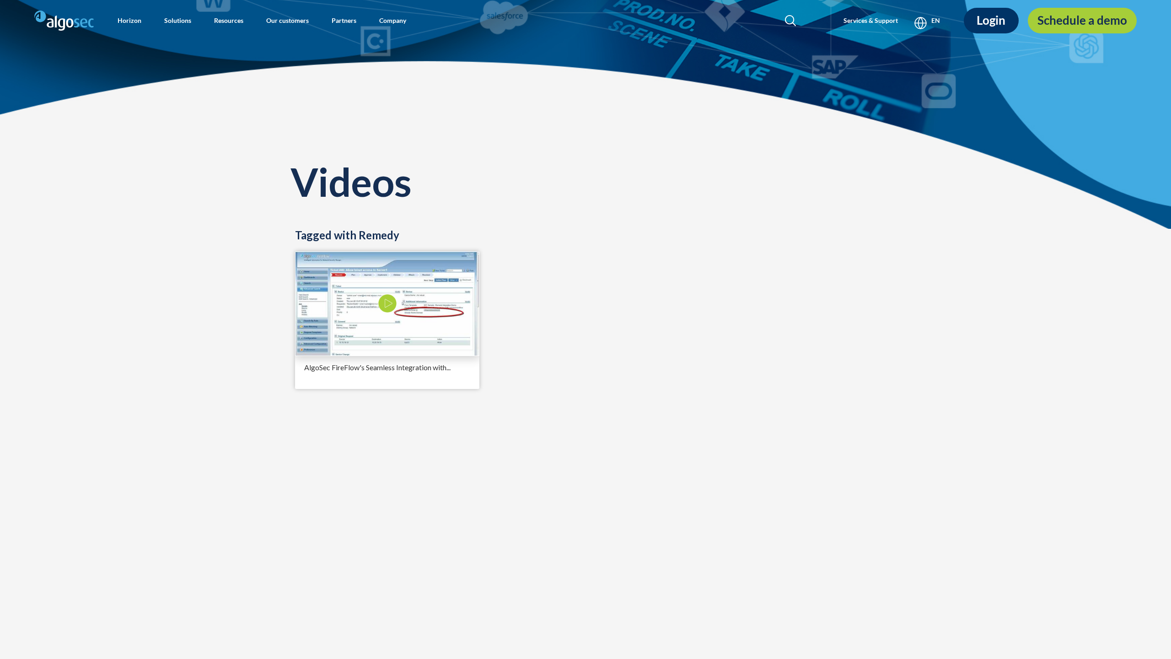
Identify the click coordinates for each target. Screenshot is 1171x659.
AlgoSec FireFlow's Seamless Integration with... (377, 367)
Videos (350, 181)
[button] (129, 20)
